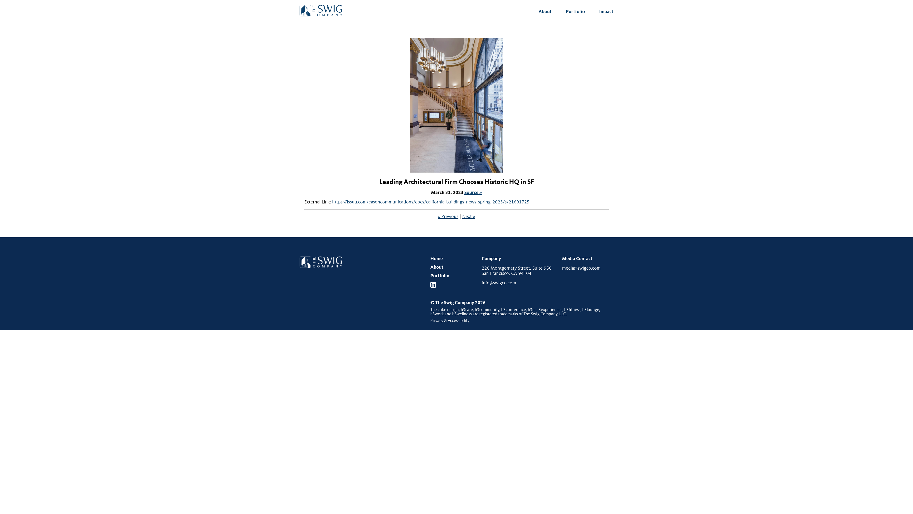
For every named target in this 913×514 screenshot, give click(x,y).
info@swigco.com (499, 283)
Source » (473, 192)
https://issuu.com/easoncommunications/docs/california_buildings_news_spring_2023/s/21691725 (430, 202)
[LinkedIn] (433, 285)
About (545, 12)
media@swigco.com (581, 268)
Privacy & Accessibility (449, 321)
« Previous (448, 216)
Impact (606, 12)
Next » (468, 216)
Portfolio (575, 12)
